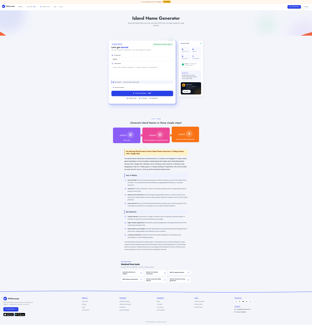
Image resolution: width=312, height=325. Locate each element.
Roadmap (122, 307)
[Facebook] (239, 301)
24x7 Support (161, 310)
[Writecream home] (5, 298)
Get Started (85, 310)
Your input (117, 63)
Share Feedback (241, 312)
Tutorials (159, 304)
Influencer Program (125, 304)
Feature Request (124, 310)
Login (306, 6)
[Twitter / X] (236, 301)
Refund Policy (198, 307)
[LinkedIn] (246, 301)
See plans (185, 91)
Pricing (61, 6)
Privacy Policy (198, 304)
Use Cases (160, 307)
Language (117, 55)
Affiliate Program (125, 301)
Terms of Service (199, 301)
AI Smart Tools (45, 6)
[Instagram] (250, 301)
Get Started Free (294, 6)
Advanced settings (119, 87)
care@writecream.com (243, 309)
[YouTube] (243, 301)
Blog (55, 6)
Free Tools (31, 6)
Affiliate (20, 6)
